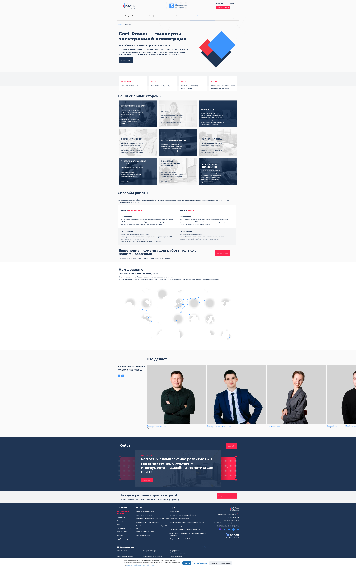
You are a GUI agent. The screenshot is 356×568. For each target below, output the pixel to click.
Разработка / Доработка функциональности (184, 529)
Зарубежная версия (124, 539)
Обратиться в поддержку (227, 514)
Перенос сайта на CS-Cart (145, 532)
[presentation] (119, 376)
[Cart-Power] (129, 5)
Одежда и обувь (122, 551)
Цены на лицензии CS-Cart (145, 511)
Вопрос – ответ (122, 532)
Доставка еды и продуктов (152, 556)
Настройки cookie (200, 563)
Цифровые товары (149, 551)
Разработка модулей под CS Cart (147, 522)
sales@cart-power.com (231, 520)
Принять (187, 563)
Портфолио (153, 16)
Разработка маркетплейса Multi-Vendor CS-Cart (152, 518)
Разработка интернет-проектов (180, 526)
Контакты (227, 16)
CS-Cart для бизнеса (125, 547)
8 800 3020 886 (225, 3)
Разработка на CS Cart (144, 515)
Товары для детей (176, 556)
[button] (128, 468)
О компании (201, 16)
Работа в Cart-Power (124, 528)
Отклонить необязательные (221, 563)
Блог (178, 16)
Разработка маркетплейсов (179, 518)
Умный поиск (174, 511)
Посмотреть (147, 480)
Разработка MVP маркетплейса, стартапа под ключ (187, 522)
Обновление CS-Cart (143, 535)
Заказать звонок (223, 7)
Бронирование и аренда (125, 556)
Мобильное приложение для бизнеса (182, 515)
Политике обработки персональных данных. (140, 565)
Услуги (128, 16)
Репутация (120, 521)
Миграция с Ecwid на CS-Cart (179, 539)
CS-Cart (139, 508)
